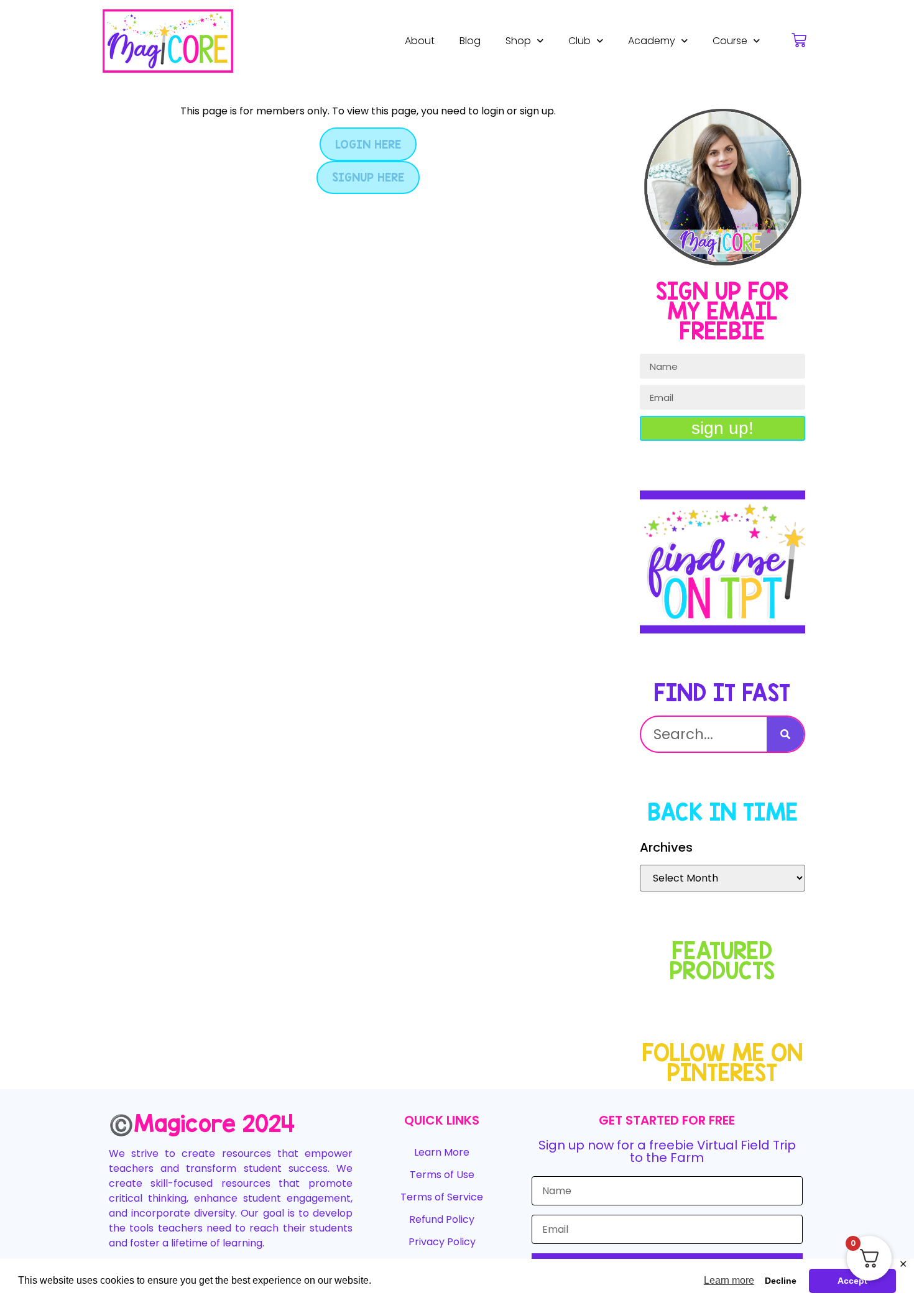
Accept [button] (852, 1281)
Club (579, 41)
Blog (470, 41)
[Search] (785, 734)
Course (730, 41)
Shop (518, 41)
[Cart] (799, 40)
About (420, 41)
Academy (651, 41)
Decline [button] (780, 1281)
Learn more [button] (729, 1280)
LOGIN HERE (368, 144)
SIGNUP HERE (368, 177)
